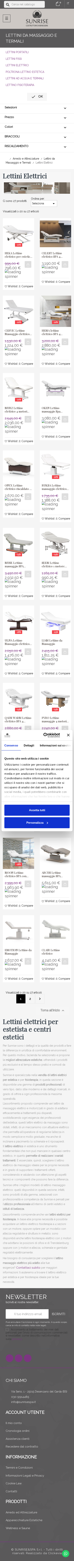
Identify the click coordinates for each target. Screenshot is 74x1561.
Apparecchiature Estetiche (24, 1520)
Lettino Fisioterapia (20, 85)
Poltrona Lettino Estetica (25, 71)
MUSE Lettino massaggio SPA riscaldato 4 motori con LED (17, 564)
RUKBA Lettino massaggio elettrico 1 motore (55, 487)
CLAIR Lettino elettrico (51, 951)
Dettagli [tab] (29, 745)
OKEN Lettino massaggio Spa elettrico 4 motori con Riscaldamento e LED (55, 409)
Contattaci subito (28, 1267)
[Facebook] (9, 1358)
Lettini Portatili (17, 52)
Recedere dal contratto (22, 1446)
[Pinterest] (27, 1358)
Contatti (11, 1491)
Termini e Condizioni (19, 1467)
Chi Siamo (16, 1380)
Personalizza (34, 822)
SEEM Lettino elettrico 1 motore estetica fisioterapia (54, 564)
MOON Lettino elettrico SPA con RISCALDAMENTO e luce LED (18, 874)
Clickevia (55, 1553)
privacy (17, 1339)
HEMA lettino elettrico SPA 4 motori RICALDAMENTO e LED (54, 332)
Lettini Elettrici (17, 65)
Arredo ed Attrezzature (21, 1512)
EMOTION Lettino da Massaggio (18, 951)
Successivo (40, 999)
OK (37, 96)
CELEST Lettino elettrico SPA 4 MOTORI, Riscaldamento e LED (55, 254)
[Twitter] (18, 1358)
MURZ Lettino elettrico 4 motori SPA (16, 409)
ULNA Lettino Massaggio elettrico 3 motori (18, 642)
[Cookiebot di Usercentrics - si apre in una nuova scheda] (45, 735)
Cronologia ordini (17, 1431)
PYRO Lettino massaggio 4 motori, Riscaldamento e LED (55, 719)
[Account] (51, 4)
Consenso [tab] (11, 745)
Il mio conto (14, 1423)
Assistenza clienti (17, 1439)
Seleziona (44, 203)
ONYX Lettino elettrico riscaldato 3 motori (18, 487)
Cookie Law (14, 1483)
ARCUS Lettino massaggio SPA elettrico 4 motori (53, 874)
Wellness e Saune (18, 1528)
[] (28, 264)
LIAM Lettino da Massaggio (52, 642)
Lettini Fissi (14, 58)
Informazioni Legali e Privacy (25, 1475)
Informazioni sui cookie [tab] (55, 745)
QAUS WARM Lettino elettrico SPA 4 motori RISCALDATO (18, 719)
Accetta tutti (37, 810)
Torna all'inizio (52, 1010)
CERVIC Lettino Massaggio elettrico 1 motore (18, 332)
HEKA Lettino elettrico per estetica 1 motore (18, 254)
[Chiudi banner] (68, 735)
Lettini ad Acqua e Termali (25, 78)
